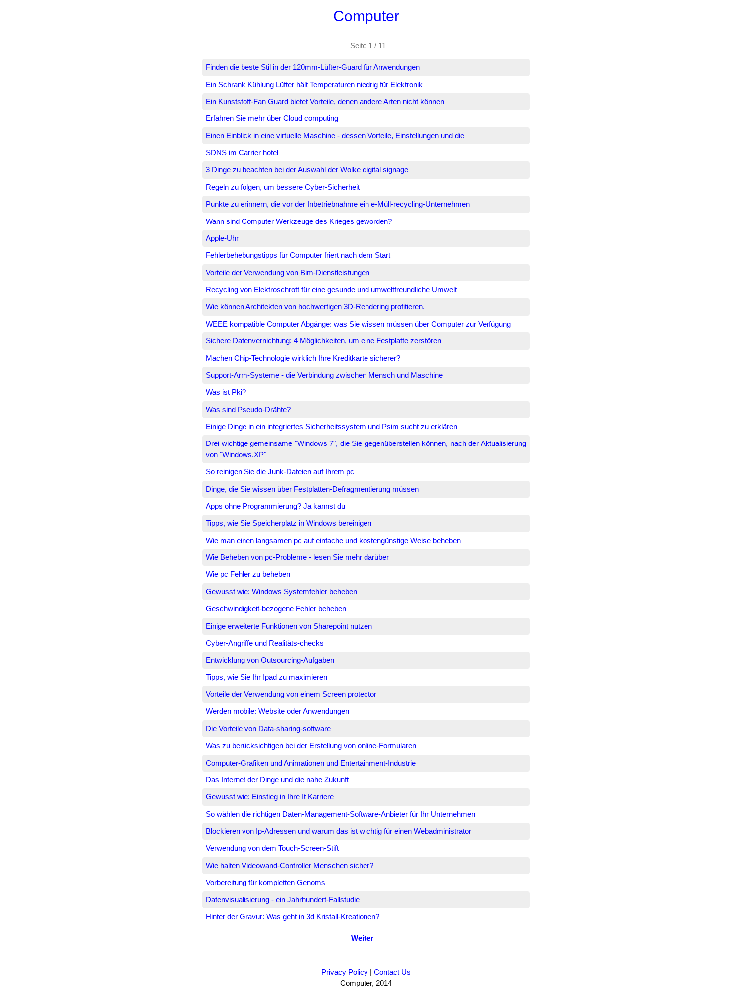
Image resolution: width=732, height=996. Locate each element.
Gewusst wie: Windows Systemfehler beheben (281, 591)
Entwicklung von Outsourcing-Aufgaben (270, 660)
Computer (366, 16)
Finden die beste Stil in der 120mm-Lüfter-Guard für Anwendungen (313, 67)
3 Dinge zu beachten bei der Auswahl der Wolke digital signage (307, 169)
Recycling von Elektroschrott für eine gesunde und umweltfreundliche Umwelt (331, 289)
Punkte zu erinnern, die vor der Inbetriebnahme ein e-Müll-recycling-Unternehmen (338, 204)
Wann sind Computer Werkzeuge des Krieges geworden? (299, 221)
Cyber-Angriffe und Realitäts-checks (265, 643)
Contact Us (392, 972)
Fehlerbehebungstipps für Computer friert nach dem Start (298, 255)
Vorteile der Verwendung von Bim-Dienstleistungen (287, 272)
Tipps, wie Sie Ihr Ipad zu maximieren (266, 677)
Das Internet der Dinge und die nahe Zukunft (277, 779)
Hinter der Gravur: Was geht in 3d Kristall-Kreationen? (292, 916)
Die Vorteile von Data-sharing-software (268, 728)
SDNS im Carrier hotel (242, 152)
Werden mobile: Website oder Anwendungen (277, 711)
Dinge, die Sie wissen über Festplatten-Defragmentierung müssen (312, 489)
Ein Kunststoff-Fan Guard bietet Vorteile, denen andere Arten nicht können (325, 101)
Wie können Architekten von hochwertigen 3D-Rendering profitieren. (315, 306)
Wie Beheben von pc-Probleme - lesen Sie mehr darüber (297, 557)
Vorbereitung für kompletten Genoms (265, 882)
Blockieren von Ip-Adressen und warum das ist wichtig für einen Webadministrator (338, 831)
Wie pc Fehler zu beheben (248, 574)
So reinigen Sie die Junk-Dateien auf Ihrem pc (280, 471)
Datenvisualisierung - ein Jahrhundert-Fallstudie (283, 899)
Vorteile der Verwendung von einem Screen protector (291, 694)
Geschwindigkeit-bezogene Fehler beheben (276, 608)
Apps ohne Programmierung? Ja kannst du (275, 506)
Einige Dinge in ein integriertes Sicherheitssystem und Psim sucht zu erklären (331, 426)
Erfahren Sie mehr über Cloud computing (272, 118)
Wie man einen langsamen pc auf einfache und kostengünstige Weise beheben (333, 540)
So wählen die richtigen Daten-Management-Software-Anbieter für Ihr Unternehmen (340, 814)
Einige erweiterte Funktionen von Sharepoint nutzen (289, 626)
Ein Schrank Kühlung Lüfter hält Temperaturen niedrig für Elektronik (314, 84)
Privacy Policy (344, 972)
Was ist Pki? (226, 392)
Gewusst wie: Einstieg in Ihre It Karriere (270, 796)
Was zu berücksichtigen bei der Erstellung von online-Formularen (311, 745)
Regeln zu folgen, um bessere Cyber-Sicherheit (283, 187)
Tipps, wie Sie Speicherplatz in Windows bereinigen (288, 523)
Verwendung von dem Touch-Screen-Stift (272, 848)
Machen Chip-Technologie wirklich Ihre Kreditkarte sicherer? (303, 358)
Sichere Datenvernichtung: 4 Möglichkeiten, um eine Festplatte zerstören (323, 340)
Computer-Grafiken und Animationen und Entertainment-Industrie (311, 763)
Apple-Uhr (222, 238)
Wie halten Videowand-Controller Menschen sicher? (289, 865)
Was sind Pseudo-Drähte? (248, 409)
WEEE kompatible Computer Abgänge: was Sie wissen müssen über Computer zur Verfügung (358, 324)
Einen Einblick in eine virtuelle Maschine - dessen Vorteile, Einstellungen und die (335, 135)
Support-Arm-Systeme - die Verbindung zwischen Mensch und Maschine (324, 375)
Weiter (362, 938)
